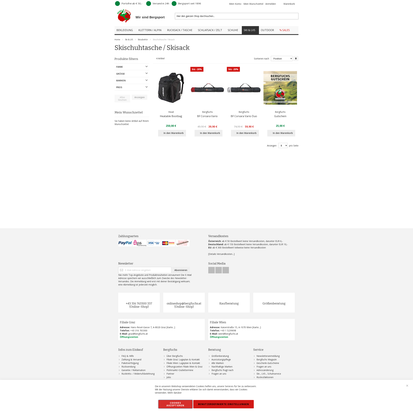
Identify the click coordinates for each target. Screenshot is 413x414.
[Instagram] (218, 269)
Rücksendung (128, 366)
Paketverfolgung (130, 363)
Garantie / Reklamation (133, 370)
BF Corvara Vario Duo (244, 116)
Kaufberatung (229, 303)
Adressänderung (265, 370)
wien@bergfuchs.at (228, 333)
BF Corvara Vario (207, 116)
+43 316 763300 (138, 330)
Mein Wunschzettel (253, 3)
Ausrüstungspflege (221, 359)
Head (171, 111)
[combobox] (236, 16)
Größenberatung (274, 303)
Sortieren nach (261, 58)
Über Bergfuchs (174, 355)
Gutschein (280, 116)
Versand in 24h (161, 3)
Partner (170, 373)
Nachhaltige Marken (222, 366)
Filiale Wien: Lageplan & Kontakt (183, 363)
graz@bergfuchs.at (138, 333)
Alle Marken (218, 363)
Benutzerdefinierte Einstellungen (223, 404)
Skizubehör (143, 39)
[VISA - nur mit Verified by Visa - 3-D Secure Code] (154, 243)
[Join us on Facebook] (211, 269)
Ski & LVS (129, 39)
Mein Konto (235, 3)
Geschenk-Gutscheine (268, 363)
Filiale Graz (127, 322)
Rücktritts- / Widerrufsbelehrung (138, 373)
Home (118, 39)
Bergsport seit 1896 (189, 3)
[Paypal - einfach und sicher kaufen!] (125, 243)
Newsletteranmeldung (268, 355)
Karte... (170, 327)
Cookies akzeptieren (175, 404)
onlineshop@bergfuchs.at (184, 303)
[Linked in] (225, 269)
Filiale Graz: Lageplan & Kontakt (183, 359)
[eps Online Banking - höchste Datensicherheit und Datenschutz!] (139, 243)
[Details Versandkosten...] (221, 253)
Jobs (168, 377)
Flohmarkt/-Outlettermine (179, 370)
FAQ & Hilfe (127, 355)
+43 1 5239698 (228, 330)
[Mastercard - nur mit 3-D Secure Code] (168, 243)
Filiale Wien (218, 322)
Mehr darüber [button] (174, 392)
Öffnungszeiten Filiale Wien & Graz (184, 366)
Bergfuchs (207, 111)
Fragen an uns (219, 373)
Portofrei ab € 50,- (131, 3)
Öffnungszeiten (129, 336)
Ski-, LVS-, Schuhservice (269, 373)
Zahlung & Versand (131, 359)
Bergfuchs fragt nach (222, 370)
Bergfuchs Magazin (267, 359)
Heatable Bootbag (171, 116)
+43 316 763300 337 (139, 303)
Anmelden (270, 3)
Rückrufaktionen (265, 377)
